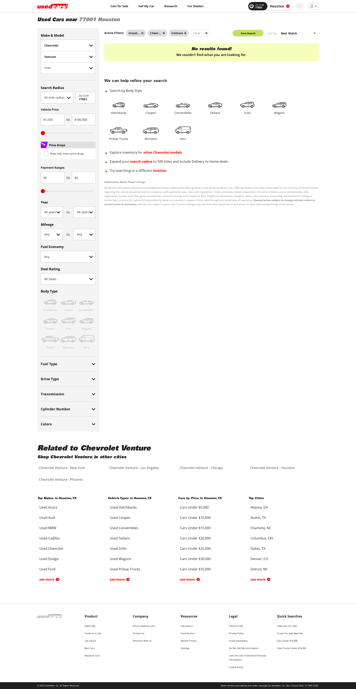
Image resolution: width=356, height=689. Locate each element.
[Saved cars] (299, 6)
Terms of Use (236, 625)
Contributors (188, 633)
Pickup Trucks (118, 139)
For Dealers (195, 6)
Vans (183, 139)
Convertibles (183, 113)
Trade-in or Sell (93, 633)
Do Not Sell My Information (243, 648)
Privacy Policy (236, 633)
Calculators (187, 625)
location (159, 170)
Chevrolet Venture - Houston (272, 468)
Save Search (248, 33)
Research (170, 6)
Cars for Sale (119, 6)
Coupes (151, 113)
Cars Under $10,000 (287, 640)
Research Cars (92, 655)
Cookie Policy (236, 667)
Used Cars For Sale (287, 625)
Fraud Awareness (238, 640)
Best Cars (90, 648)
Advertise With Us (142, 640)
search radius (141, 161)
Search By (90, 625)
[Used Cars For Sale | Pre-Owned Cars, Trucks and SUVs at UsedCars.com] (52, 6)
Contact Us (138, 633)
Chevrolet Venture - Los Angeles (134, 468)
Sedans (215, 113)
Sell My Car (146, 6)
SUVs (247, 113)
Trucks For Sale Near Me (290, 633)
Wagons (279, 113)
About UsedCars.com (144, 625)
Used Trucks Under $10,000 (291, 648)
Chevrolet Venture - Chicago (201, 468)
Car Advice (90, 640)
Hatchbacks (119, 113)
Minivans (151, 139)
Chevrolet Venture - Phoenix (61, 479)
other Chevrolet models (162, 152)
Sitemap (185, 648)
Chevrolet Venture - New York (62, 468)
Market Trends (188, 640)
